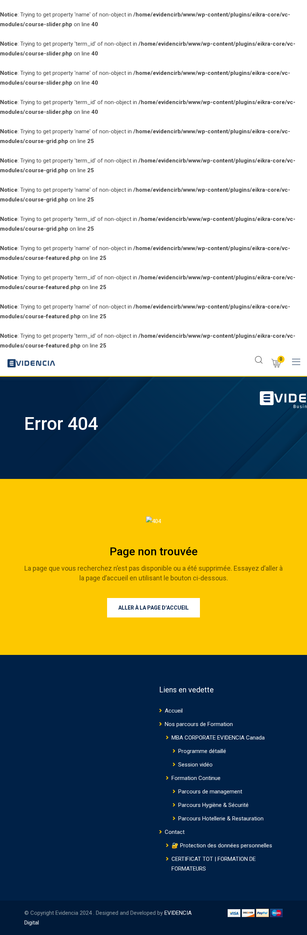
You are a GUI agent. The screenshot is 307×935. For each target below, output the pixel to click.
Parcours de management (210, 791)
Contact (175, 832)
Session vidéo (195, 764)
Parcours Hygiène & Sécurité (213, 805)
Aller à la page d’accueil (153, 608)
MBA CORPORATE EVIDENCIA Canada (218, 737)
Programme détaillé (202, 751)
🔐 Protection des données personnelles (221, 845)
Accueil (174, 710)
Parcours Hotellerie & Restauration (221, 818)
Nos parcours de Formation (199, 724)
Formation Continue (196, 778)
